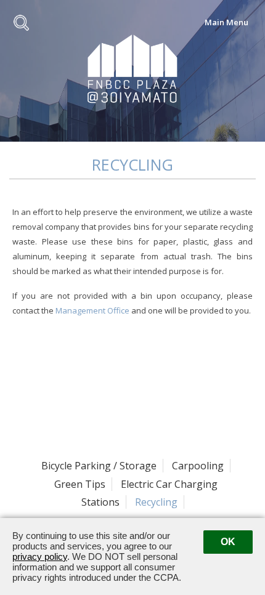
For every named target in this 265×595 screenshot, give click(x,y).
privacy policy (39, 556)
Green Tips (79, 484)
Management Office (92, 310)
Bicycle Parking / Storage (99, 465)
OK (228, 541)
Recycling (156, 502)
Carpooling (198, 465)
